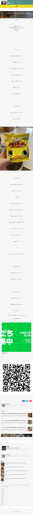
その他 (2, 16)
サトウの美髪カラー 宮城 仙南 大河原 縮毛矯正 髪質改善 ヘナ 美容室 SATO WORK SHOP (15, 478)
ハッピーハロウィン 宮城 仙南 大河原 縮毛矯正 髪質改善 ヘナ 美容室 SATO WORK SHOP (13, 427)
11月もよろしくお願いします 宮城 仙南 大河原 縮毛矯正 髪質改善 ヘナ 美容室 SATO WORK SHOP (14, 420)
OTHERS (7, 486)
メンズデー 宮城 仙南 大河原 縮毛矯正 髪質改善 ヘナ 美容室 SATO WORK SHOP (14, 466)
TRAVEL (2, 486)
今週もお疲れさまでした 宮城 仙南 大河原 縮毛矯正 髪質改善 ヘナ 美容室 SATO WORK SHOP (13, 413)
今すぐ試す (12, 3)
